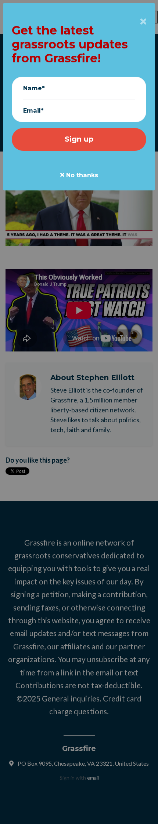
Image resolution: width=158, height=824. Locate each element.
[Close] (143, 22)
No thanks (81, 175)
